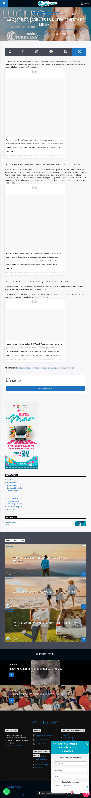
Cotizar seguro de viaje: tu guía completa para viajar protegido (40, 559)
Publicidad (10, 509)
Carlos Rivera (24, 368)
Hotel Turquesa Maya (15, 504)
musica (71, 368)
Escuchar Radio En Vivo (13, 746)
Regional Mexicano (50, 15)
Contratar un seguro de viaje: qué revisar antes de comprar (44, 592)
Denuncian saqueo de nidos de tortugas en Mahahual (36, 669)
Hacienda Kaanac (13, 501)
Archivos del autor (45, 388)
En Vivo (86, 3)
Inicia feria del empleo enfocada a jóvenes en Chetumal (37, 694)
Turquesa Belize (13, 485)
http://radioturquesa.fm (44, 736)
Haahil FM (10, 480)
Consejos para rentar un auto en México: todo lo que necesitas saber (45, 624)
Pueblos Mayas (11, 522)
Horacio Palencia (34, 359)
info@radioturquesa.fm (44, 744)
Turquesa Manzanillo (14, 488)
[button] (6, 791)
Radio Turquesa (44, 34)
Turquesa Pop (12, 482)
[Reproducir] (40, 793)
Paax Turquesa (12, 491)
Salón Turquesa (12, 498)
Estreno (36, 368)
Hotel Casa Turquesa (14, 507)
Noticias (36, 15)
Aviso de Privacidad (14, 787)
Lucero (31, 155)
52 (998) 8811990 (42, 740)
